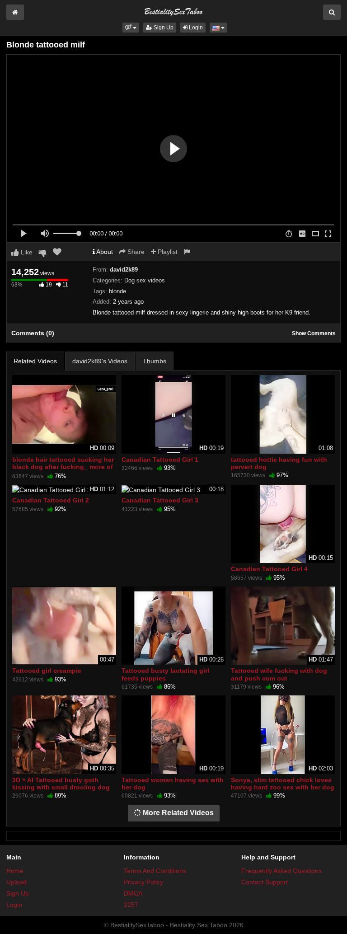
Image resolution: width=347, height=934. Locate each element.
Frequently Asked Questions (281, 870)
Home (14, 870)
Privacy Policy (143, 882)
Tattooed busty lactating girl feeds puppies (165, 674)
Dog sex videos (144, 280)
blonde (117, 291)
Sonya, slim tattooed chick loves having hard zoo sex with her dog (282, 783)
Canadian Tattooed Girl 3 (160, 500)
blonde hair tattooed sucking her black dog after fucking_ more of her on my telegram (63, 467)
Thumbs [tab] (154, 361)
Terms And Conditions (155, 870)
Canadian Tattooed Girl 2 (50, 500)
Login (195, 27)
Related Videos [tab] (35, 361)
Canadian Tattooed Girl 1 (160, 459)
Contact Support (264, 882)
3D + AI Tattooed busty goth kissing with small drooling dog (61, 783)
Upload (16, 882)
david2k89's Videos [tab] (99, 361)
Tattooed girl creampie (46, 670)
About (104, 251)
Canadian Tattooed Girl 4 (269, 569)
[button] (130, 28)
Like (26, 252)
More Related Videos (177, 813)
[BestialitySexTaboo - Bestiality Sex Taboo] (173, 10)
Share (135, 251)
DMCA (133, 893)
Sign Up (163, 27)
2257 (131, 904)
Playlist (167, 251)
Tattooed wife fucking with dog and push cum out (279, 674)
